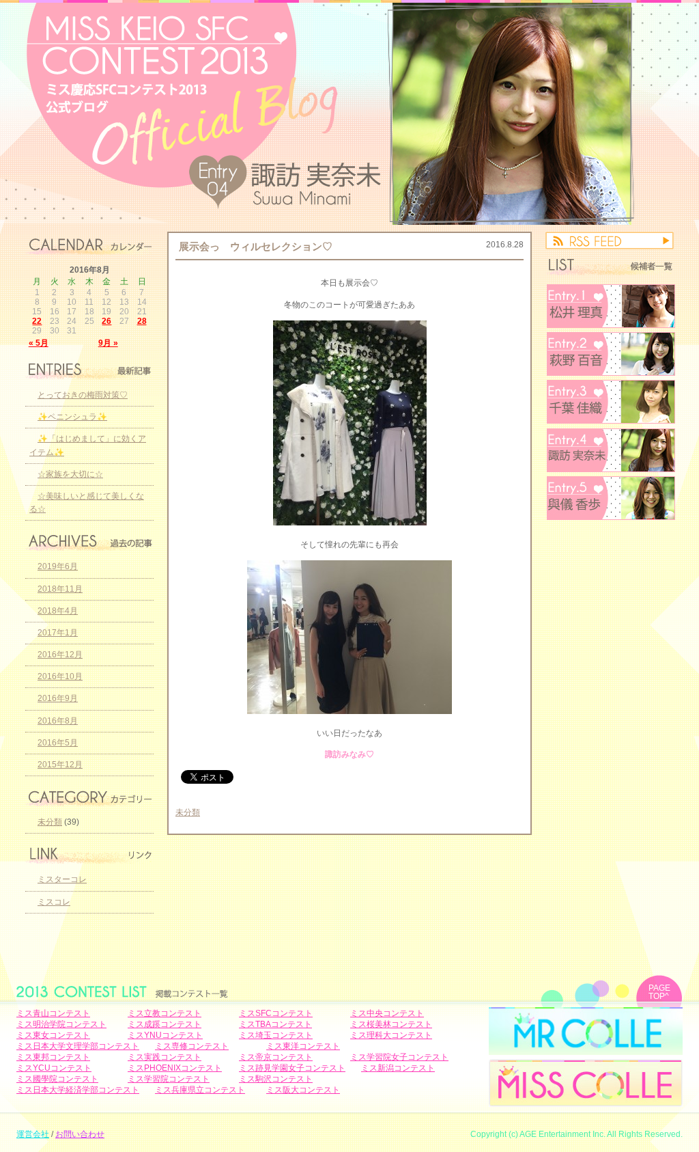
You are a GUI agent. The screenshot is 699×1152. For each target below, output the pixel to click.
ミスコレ (54, 902)
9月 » (108, 343)
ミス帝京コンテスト (276, 1057)
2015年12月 (60, 764)
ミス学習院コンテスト (169, 1079)
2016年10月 (60, 676)
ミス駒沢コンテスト (276, 1079)
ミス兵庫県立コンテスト (200, 1090)
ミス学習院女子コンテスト (399, 1057)
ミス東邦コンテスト (53, 1057)
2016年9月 (58, 698)
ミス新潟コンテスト (398, 1068)
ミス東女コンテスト (53, 1035)
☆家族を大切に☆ (70, 474)
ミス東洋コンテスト (303, 1046)
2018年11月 (60, 589)
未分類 (187, 812)
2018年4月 (58, 611)
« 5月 (38, 343)
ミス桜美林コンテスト (391, 1024)
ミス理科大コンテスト (391, 1035)
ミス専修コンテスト (192, 1046)
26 (106, 321)
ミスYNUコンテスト (165, 1035)
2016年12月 (60, 654)
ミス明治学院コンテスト (61, 1024)
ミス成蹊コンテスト (164, 1024)
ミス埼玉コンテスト (276, 1035)
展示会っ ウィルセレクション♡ (255, 246)
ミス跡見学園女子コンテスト (292, 1068)
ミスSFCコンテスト (276, 1013)
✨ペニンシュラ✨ (72, 417)
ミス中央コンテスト (387, 1013)
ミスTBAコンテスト (275, 1024)
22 (37, 321)
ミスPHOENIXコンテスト (175, 1068)
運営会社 (32, 1134)
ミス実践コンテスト (164, 1057)
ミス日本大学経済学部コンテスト (77, 1090)
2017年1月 (58, 632)
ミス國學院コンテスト (57, 1079)
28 (142, 321)
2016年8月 (58, 721)
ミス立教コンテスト (164, 1013)
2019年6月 (58, 566)
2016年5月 (58, 743)
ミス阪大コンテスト (303, 1090)
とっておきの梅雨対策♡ (83, 395)
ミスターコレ (62, 879)
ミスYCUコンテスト (53, 1068)
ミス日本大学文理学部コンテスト (77, 1046)
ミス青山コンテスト (53, 1013)
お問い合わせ (79, 1134)
